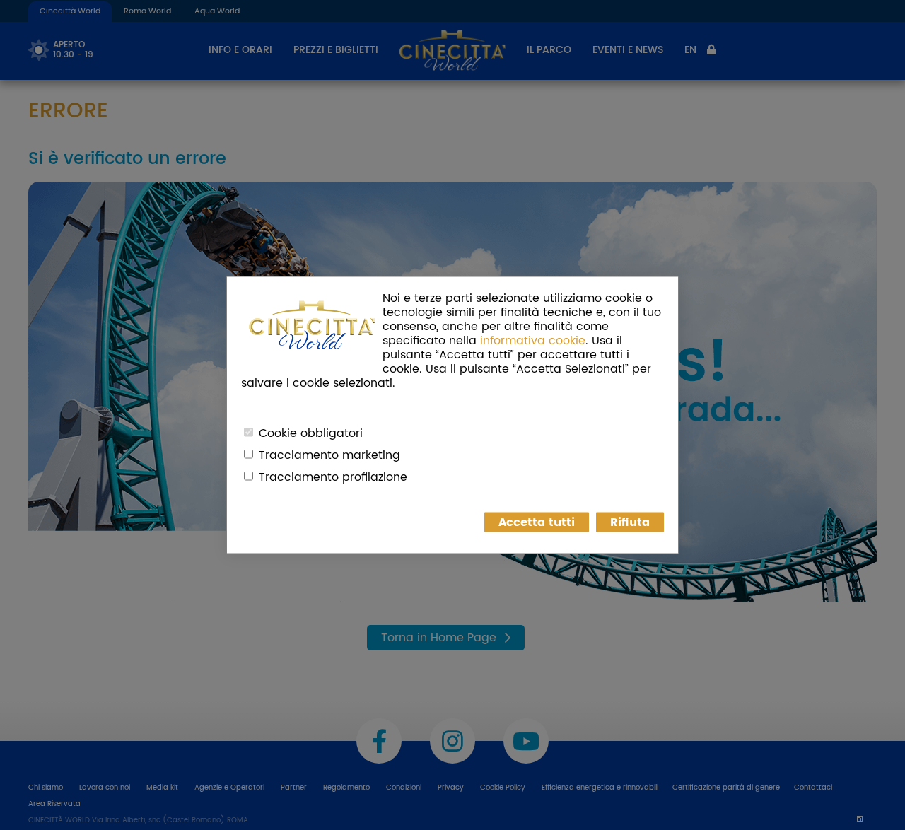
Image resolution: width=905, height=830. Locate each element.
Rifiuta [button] (630, 522)
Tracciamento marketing (329, 455)
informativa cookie (532, 341)
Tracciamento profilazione (333, 477)
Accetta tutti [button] (536, 522)
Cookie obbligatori (311, 433)
